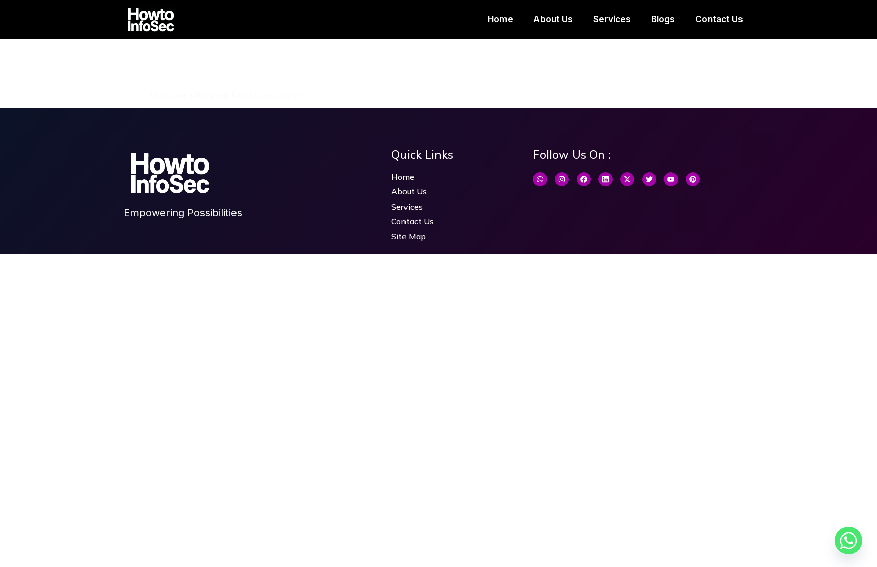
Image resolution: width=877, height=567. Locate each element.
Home (500, 19)
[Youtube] (671, 179)
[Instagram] (562, 179)
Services (612, 19)
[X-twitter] (627, 179)
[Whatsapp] (540, 179)
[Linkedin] (605, 179)
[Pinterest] (693, 179)
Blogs (663, 19)
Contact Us (719, 19)
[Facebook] (584, 179)
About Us (553, 19)
